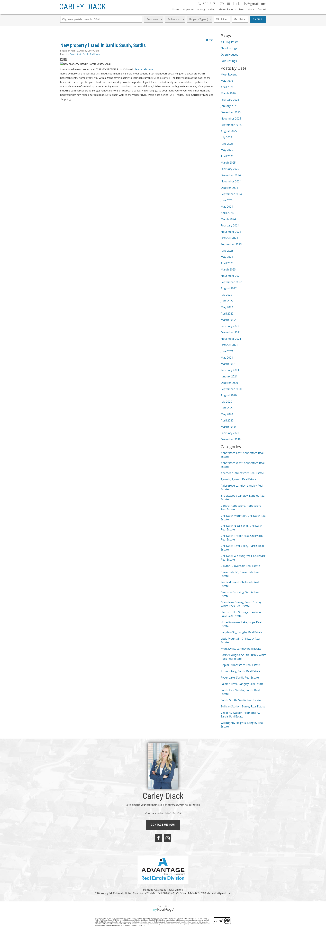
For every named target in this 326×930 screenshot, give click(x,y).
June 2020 (227, 408)
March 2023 (228, 269)
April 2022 (227, 313)
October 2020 (229, 383)
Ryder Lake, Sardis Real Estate (240, 677)
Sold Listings (229, 61)
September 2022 (231, 282)
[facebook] (158, 838)
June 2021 (227, 351)
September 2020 (231, 389)
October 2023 (229, 238)
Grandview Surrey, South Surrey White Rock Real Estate (241, 604)
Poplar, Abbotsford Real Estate (240, 665)
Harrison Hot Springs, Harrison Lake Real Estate (241, 614)
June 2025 (227, 144)
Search (257, 19)
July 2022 (226, 295)
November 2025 (231, 118)
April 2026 (227, 87)
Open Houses (229, 54)
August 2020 (229, 395)
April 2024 (227, 213)
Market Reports (227, 9)
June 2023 (227, 250)
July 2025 (226, 137)
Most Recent (229, 74)
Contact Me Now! (163, 824)
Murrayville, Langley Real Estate (241, 648)
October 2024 (229, 188)
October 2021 (229, 345)
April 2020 (227, 420)
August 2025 (229, 131)
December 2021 (231, 332)
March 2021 (228, 364)
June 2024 (227, 200)
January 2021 (229, 376)
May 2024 (227, 206)
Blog (241, 9)
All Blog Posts (229, 42)
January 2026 (229, 106)
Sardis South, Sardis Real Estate (85, 54)
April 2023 (227, 263)
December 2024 (231, 175)
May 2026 (227, 81)
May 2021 (227, 357)
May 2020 (227, 414)
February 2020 (230, 433)
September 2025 (231, 125)
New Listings (229, 48)
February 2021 (230, 370)
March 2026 (228, 93)
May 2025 (227, 150)
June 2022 (227, 301)
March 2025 (228, 162)
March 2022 (228, 320)
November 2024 (231, 181)
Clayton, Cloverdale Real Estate (240, 566)
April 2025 (227, 156)
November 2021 (231, 339)
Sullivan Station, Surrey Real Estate (243, 706)
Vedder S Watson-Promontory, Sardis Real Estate (240, 714)
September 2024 (231, 194)
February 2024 (230, 225)
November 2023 (231, 232)
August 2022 (229, 288)
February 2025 (230, 169)
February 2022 (230, 326)
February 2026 (230, 100)
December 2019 (231, 439)
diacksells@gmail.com (219, 893)
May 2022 (227, 307)
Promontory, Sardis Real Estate (240, 671)
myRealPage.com (163, 909)
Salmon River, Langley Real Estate (242, 684)
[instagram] (167, 838)
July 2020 (226, 401)
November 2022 (231, 276)
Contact (262, 9)
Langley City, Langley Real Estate (241, 632)
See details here (144, 69)
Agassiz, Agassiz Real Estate (238, 479)
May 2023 (227, 257)
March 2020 (228, 427)
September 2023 (231, 244)
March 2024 (228, 219)
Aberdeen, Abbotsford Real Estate (242, 473)
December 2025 (231, 112)
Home (175, 9)
